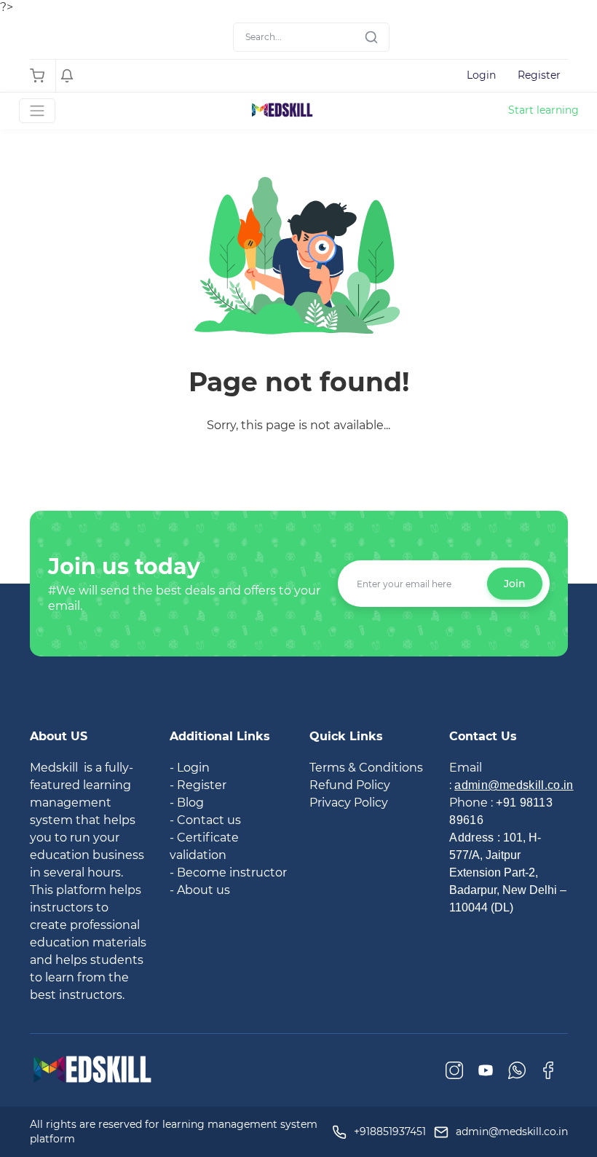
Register (539, 75)
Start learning (543, 110)
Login (481, 75)
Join (515, 583)
